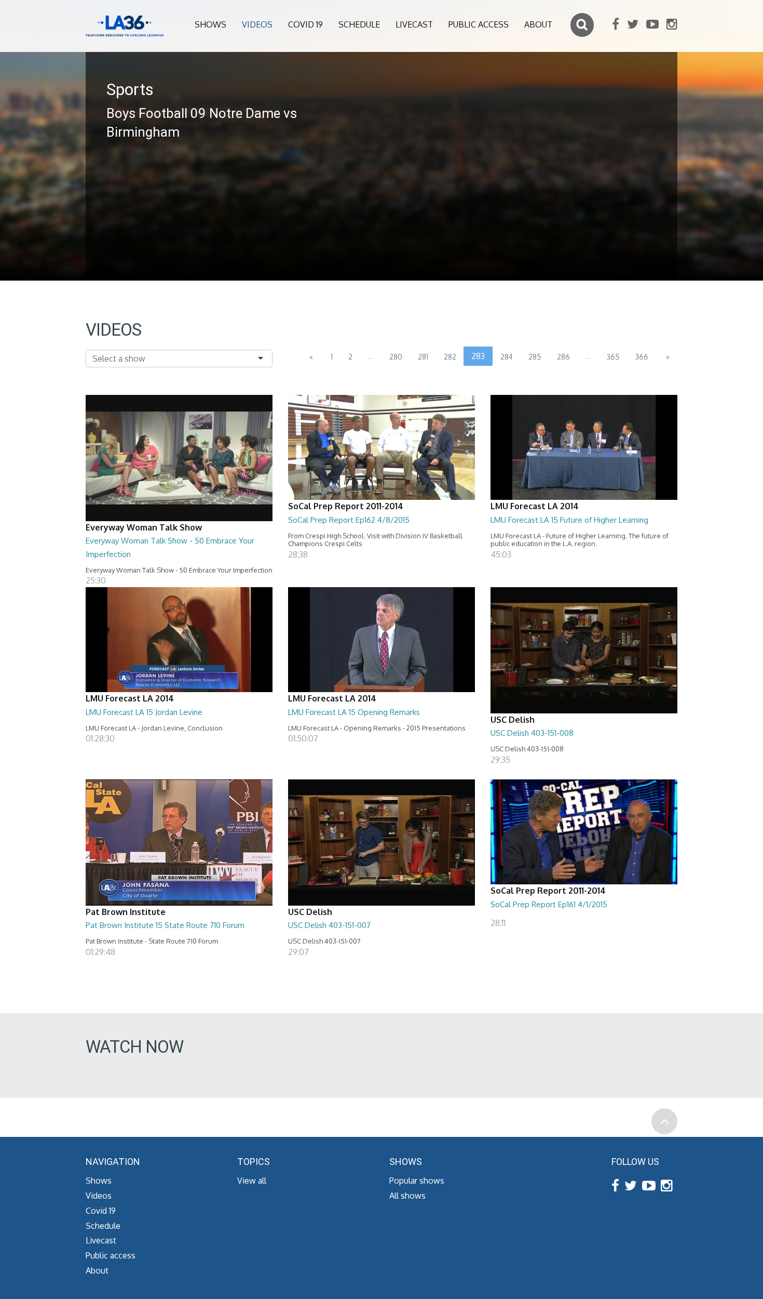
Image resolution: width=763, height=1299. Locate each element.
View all (251, 1180)
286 (563, 356)
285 (534, 356)
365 (613, 356)
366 (641, 356)
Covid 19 (305, 24)
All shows (407, 1195)
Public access (478, 24)
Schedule (359, 24)
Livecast (414, 24)
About (538, 24)
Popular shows (416, 1180)
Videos (257, 24)
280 (395, 356)
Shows (210, 24)
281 (423, 356)
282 (450, 356)
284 (506, 356)
